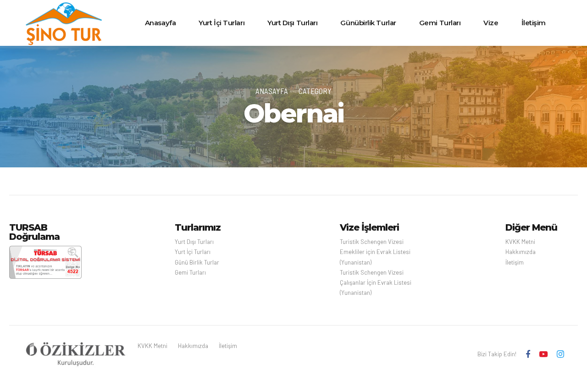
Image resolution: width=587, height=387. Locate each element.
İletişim (533, 22)
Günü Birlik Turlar (197, 262)
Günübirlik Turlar (368, 22)
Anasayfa (160, 22)
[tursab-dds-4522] (45, 262)
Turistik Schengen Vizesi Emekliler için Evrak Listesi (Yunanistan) (375, 251)
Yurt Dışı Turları (292, 22)
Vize (490, 22)
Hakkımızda (520, 251)
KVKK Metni (520, 241)
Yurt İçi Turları (221, 22)
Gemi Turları (440, 22)
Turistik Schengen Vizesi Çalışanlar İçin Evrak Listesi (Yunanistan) (375, 282)
